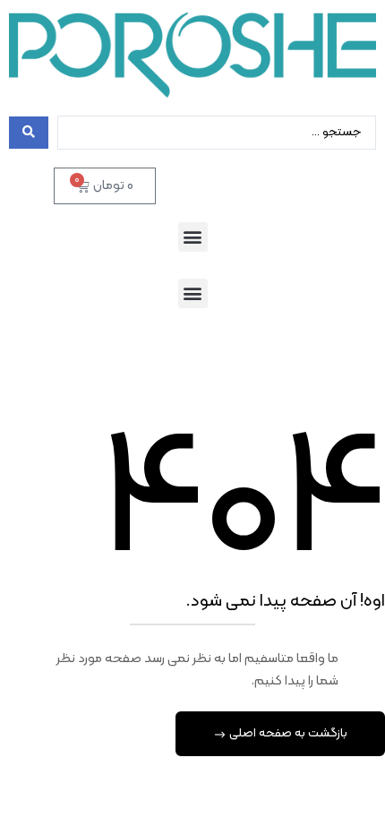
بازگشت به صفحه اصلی (287, 733)
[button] (193, 237)
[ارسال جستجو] (28, 132)
